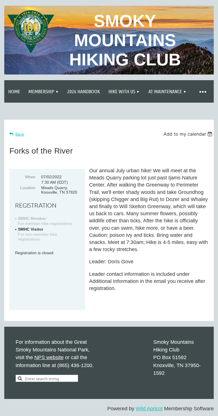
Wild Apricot (149, 408)
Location (27, 187)
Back (19, 134)
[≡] (202, 91)
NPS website (49, 357)
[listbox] (189, 134)
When (30, 177)
